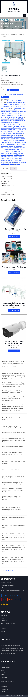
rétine (20, 155)
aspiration (22, 104)
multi (2, 140)
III (20, 129)
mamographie (5, 137)
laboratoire (8, 133)
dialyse (3, 119)
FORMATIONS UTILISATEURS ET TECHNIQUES (12, 648)
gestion (19, 128)
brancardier (4, 110)
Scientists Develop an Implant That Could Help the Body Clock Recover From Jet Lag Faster (13, 440)
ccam (17, 111)
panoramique (4, 146)
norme (16, 140)
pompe (3, 149)
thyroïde (9, 162)
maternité (16, 137)
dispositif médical (19, 119)
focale (23, 126)
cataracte (13, 111)
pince (21, 147)
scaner (20, 156)
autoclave (11, 106)
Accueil (3, 34)
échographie (4, 122)
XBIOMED (14, 9)
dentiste (22, 117)
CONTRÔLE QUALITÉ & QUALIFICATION (11, 645)
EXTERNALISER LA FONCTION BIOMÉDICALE (12, 650)
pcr (14, 146)
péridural (9, 147)
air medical (4, 104)
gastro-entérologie (6, 128)
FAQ (3, 684)
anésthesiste (15, 104)
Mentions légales (6, 667)
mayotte (3, 138)
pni (24, 147)
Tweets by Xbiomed (7, 571)
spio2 (16, 158)
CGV (3, 670)
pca (12, 146)
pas (10, 146)
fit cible (9, 126)
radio (21, 153)
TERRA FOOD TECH (6, 626)
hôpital (10, 129)
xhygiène (17, 164)
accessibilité (10, 102)
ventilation (4, 164)
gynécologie (4, 129)
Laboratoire (5, 686)
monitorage (22, 138)
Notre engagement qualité (8, 585)
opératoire (18, 142)
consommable (21, 115)
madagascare (18, 135)
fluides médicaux (16, 126)
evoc (22, 124)
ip (19, 131)
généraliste (14, 128)
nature (6, 140)
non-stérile (11, 140)
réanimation (10, 155)
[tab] (24, 15)
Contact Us (4, 677)
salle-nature (7, 156)
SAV (3, 643)
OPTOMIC (4, 620)
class (15, 113)
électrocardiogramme (13, 122)
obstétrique (21, 140)
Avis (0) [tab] (13, 169)
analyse (9, 104)
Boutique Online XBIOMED (12, 34)
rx (23, 155)
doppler (15, 120)
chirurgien (3, 113)
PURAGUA (4, 628)
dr (22, 120)
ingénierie (16, 131)
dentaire (17, 117)
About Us (4, 665)
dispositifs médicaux (6, 120)
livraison (21, 133)
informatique (10, 131)
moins (17, 138)
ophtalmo (23, 142)
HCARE (4, 631)
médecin (8, 138)
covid (6, 117)
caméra (9, 110)
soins (13, 158)
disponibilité (11, 119)
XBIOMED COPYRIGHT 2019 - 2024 (14, 695)
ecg (24, 120)
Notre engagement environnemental (10, 587)
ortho (12, 144)
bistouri (20, 108)
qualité (18, 153)
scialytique (4, 158)
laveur (13, 133)
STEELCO (4, 615)
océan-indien (4, 142)
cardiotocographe (5, 111)
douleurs (19, 120)
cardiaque (14, 110)
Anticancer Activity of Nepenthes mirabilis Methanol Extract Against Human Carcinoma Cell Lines (13, 398)
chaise (21, 111)
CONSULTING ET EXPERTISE (8, 653)
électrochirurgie (5, 124)
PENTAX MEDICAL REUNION (8, 623)
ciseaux (11, 113)
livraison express (5, 135)
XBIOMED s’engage (6, 582)
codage (19, 113)
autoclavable (4, 106)
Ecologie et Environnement (8, 681)
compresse (10, 115)
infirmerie (3, 131)
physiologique (15, 147)
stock (9, 160)
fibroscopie (4, 126)
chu (8, 113)
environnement (14, 124)
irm (22, 131)
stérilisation (4, 160)
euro (19, 124)
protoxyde (13, 153)
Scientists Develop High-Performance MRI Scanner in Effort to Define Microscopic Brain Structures (13, 490)
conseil (15, 115)
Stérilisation (5, 691)
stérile (20, 158)
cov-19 (3, 117)
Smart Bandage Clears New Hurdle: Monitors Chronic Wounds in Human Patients (11, 497)
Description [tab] (6, 169)
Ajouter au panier (13, 90)
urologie (16, 162)
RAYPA (3, 618)
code (23, 113)
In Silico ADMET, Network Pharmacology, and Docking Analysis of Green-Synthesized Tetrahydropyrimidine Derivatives (13, 384)
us (19, 162)
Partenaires (5, 689)
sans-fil (13, 156)
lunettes (12, 135)
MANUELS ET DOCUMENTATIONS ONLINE (11, 656)
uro (12, 162)
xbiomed (12, 164)
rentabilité (16, 155)
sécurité (9, 158)
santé (16, 156)
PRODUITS (20, 149)
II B (19, 129)
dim (6, 119)
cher (25, 111)
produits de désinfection (7, 151)
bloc (24, 108)
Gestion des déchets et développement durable (13, 590)
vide (8, 164)
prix (15, 149)
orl (10, 144)
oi (8, 142)
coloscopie (4, 115)
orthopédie (17, 144)
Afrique (24, 102)
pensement (19, 146)
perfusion (3, 147)
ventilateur (23, 162)
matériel (11, 137)
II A (16, 129)
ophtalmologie (5, 144)
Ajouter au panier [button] (14, 236)
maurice (21, 137)
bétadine (9, 108)
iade (14, 129)
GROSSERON (5, 634)
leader (17, 133)
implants (24, 129)
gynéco (24, 128)
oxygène (23, 144)
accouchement (18, 102)
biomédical (15, 108)
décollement (12, 117)
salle (2, 156)
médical (13, 138)
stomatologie (14, 160)
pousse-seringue (9, 149)
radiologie (3, 155)
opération (12, 142)
